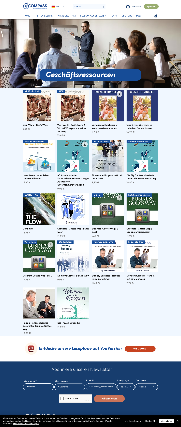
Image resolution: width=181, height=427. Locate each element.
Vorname (29, 381)
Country (141, 380)
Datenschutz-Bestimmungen (26, 423)
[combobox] (146, 386)
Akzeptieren (166, 421)
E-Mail (90, 380)
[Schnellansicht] (108, 106)
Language (123, 380)
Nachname (61, 381)
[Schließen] (177, 421)
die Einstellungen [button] (133, 421)
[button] (155, 15)
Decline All (150, 421)
